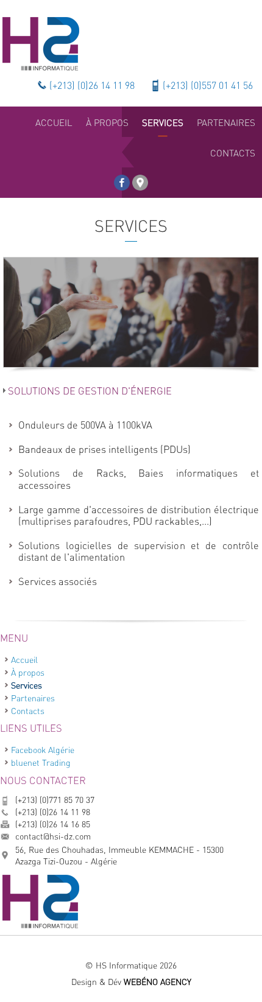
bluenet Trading (41, 762)
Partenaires (33, 698)
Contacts (27, 711)
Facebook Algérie (42, 749)
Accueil (24, 659)
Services (26, 685)
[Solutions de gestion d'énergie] (131, 312)
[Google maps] (140, 179)
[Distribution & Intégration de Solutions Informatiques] (40, 42)
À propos (27, 672)
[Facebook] (122, 179)
